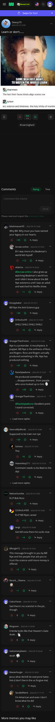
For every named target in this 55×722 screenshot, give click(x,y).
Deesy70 (17, 22)
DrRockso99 (21, 319)
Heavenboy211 (23, 463)
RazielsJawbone (23, 372)
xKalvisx (19, 267)
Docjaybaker (15, 302)
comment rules (36, 216)
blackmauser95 (17, 226)
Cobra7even (15, 601)
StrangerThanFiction (19, 341)
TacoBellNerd (21, 692)
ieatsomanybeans (18, 651)
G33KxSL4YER (22, 510)
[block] (51, 23)
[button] (43, 4)
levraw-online (22, 246)
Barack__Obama (17, 580)
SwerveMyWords (18, 429)
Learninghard (27, 124)
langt (18, 527)
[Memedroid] (11, 4)
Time (47, 189)
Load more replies (21, 418)
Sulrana (19, 446)
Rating (36, 189)
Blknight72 (15, 548)
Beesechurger (16, 672)
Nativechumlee (17, 493)
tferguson (14, 626)
